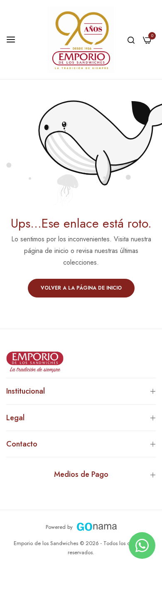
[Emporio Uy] (81, 39)
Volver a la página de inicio (81, 288)
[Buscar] (131, 39)
